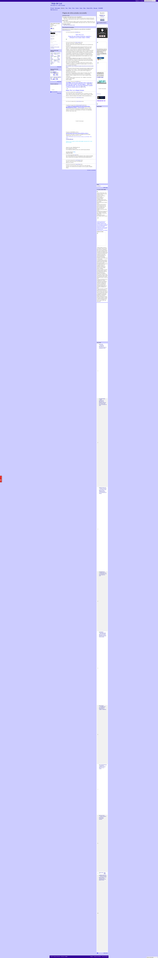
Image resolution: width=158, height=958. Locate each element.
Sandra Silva (78, 92)
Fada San (58, 956)
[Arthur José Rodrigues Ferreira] (52, 54)
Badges (91, 956)
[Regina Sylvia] (58, 60)
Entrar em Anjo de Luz (66, 30)
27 (58, 75)
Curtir (53, 28)
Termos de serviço (105, 956)
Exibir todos (59, 66)
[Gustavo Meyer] (52, 57)
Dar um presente (54, 91)
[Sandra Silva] (55, 54)
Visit (99, 93)
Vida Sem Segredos (57, 77)
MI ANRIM (76, 32)
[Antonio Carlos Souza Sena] (58, 57)
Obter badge (105, 187)
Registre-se (138, 0)
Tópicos (51, 36)
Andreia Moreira (79, 97)
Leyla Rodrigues (78, 160)
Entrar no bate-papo (150, 957)
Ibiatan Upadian (78, 42)
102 (55, 75)
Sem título (105, 873)
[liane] (55, 57)
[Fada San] (52, 64)
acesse (102, 16)
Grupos (51, 38)
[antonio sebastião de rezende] (58, 54)
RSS (97, 953)
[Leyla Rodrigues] (55, 60)
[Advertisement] (100, 126)
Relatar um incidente (97, 956)
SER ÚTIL (89, 84)
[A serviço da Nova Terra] (102, 66)
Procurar (156, 0)
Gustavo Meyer (77, 164)
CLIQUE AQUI (100, 77)
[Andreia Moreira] (52, 60)
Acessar (141, 0)
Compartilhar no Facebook (56, 31)
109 (55, 79)
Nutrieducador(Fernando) (80, 105)
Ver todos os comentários (91, 170)
